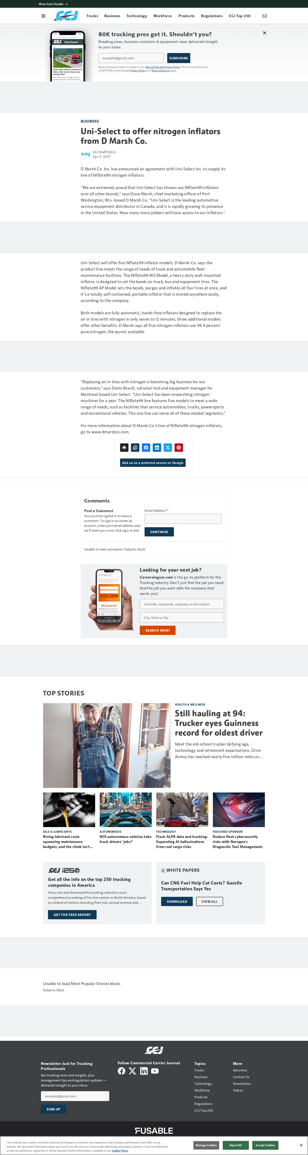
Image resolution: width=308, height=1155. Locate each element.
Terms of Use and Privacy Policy (162, 67)
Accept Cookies (265, 1145)
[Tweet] (168, 447)
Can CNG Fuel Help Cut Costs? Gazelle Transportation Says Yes (201, 886)
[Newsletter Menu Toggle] (264, 15)
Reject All (236, 1145)
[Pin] (179, 447)
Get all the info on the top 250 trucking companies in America (89, 882)
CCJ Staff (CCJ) (104, 152)
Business (90, 121)
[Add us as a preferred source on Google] (135, 447)
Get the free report (72, 915)
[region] (154, 1145)
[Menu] (43, 15)
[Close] (301, 1145)
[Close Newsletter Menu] (264, 32)
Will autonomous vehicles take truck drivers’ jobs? (125, 839)
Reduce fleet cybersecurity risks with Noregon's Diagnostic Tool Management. (238, 841)
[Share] (146, 447)
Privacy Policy (138, 70)
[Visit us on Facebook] (121, 1070)
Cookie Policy (120, 1150)
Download (177, 901)
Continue (159, 532)
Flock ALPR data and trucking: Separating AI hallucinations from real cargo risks (182, 841)
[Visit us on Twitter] (133, 1070)
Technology (166, 831)
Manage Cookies (206, 1145)
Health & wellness (190, 704)
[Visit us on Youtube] (155, 1070)
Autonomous (110, 831)
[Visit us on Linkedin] (144, 1070)
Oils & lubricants (57, 831)
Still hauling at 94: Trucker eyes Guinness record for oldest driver (219, 722)
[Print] (124, 447)
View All (209, 901)
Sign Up (53, 1109)
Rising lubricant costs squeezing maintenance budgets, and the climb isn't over (66, 841)
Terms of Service (160, 70)
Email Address (156, 510)
